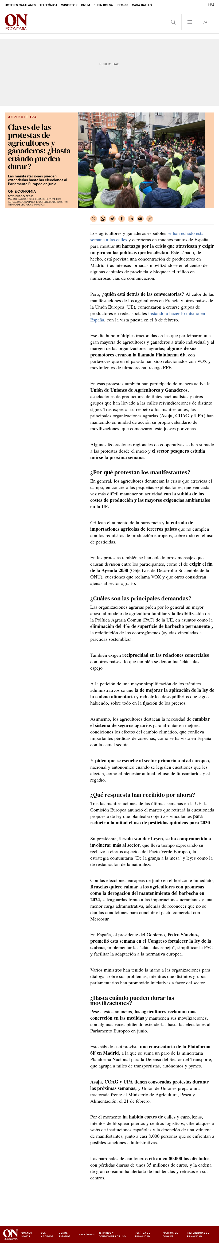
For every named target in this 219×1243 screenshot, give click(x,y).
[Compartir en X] (93, 218)
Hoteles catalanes (20, 5)
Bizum (85, 5)
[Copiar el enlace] (149, 218)
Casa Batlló (142, 5)
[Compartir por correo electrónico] (140, 218)
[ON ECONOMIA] (16, 22)
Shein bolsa (103, 5)
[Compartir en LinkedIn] (131, 218)
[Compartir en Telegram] (112, 218)
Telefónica (48, 5)
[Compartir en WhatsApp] (103, 218)
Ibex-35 (122, 5)
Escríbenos (87, 1234)
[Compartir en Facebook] (121, 218)
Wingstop (69, 5)
